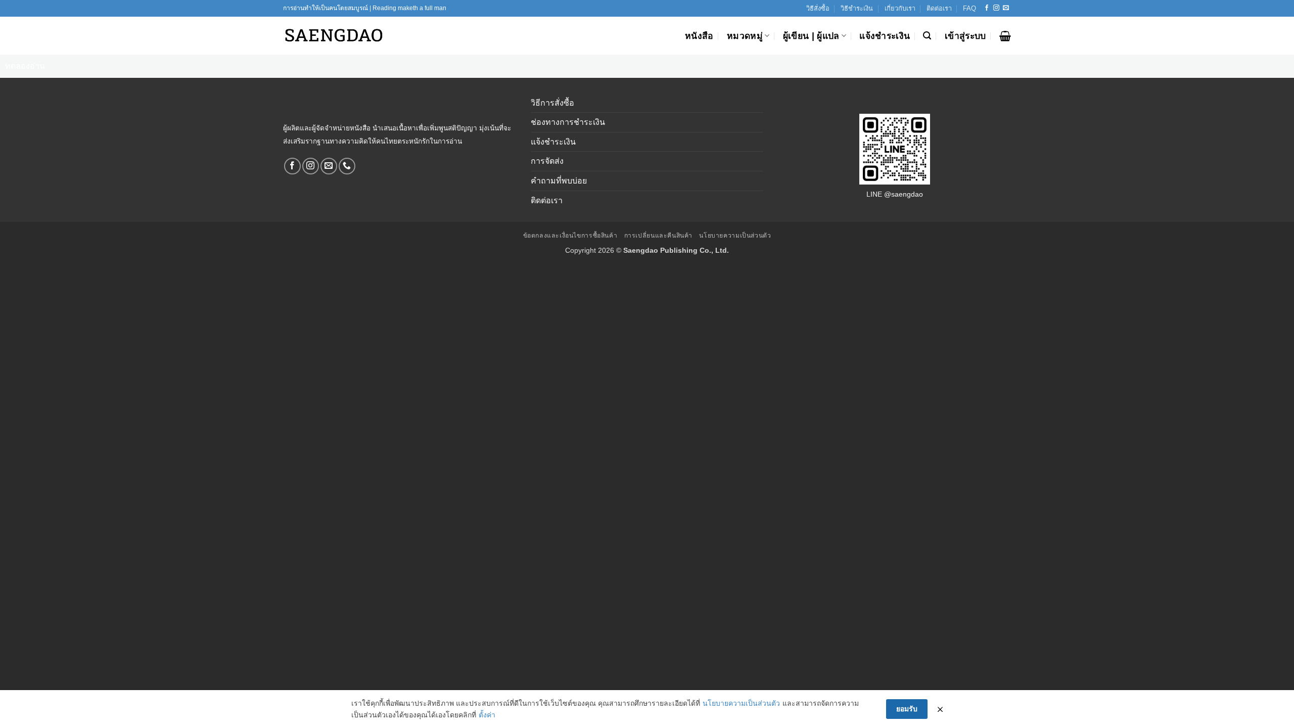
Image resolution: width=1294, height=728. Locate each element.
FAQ (969, 8)
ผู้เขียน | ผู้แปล (811, 36)
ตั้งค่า (487, 715)
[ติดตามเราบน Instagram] (996, 8)
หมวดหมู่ (745, 36)
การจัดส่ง (547, 161)
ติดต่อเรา (939, 8)
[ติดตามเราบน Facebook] (987, 8)
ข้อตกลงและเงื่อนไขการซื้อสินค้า (570, 235)
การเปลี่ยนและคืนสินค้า (658, 235)
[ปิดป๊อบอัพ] (940, 709)
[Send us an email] (1006, 8)
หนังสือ (699, 36)
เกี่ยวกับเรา (900, 8)
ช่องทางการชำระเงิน (568, 122)
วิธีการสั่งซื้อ (552, 103)
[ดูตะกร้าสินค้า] (1005, 36)
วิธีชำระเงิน (857, 8)
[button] (927, 36)
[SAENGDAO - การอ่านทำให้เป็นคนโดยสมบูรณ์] (333, 35)
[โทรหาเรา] (347, 166)
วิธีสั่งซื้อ (817, 8)
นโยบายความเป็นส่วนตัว (735, 235)
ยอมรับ (906, 709)
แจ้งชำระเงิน (884, 36)
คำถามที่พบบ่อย (559, 180)
